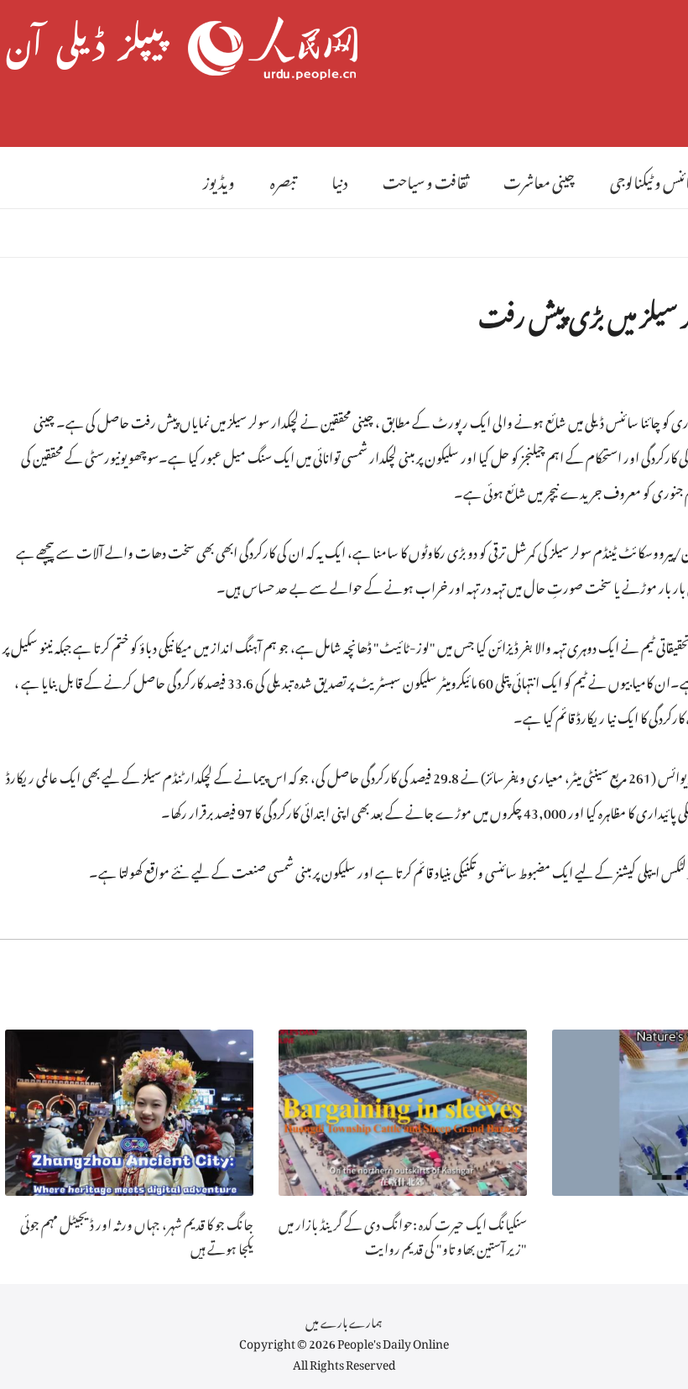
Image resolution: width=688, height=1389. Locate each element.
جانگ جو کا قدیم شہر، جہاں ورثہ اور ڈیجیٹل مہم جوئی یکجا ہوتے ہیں (136, 1234)
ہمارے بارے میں (344, 1319)
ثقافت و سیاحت (425, 179)
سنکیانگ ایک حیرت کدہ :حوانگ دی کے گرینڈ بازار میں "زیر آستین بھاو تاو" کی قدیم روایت (403, 1234)
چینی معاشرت (539, 179)
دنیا (339, 179)
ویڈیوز (219, 179)
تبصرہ (283, 179)
